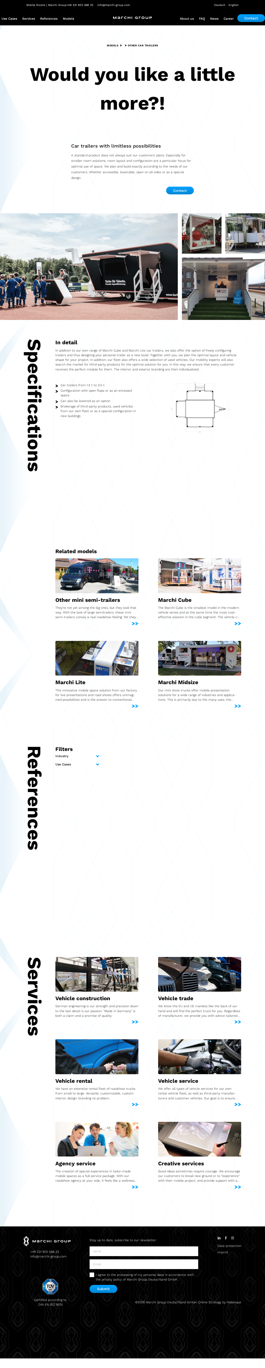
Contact (251, 18)
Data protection (229, 1246)
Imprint (222, 1252)
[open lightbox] (89, 266)
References (48, 18)
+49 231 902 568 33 (44, 1252)
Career (229, 18)
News (214, 18)
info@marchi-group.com (48, 1256)
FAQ (202, 18)
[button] (9, 18)
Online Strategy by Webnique (219, 1302)
